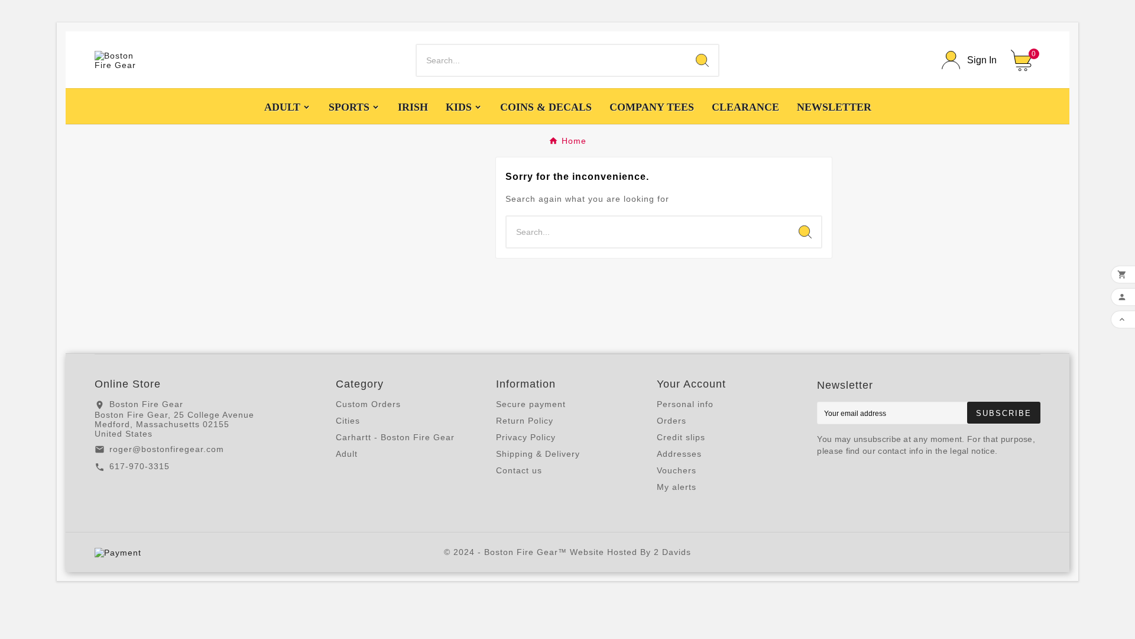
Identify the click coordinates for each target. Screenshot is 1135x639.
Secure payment (531, 404)
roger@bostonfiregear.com (166, 449)
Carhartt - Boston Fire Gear (395, 437)
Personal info (685, 404)
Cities (348, 420)
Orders (671, 420)
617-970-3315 (139, 466)
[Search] (702, 60)
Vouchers (676, 470)
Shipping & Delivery (538, 454)
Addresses (679, 454)
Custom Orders (368, 404)
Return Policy (524, 420)
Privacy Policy (526, 437)
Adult (347, 454)
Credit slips (681, 437)
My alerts (676, 487)
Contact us (519, 470)
